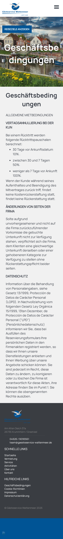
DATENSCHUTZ (17, 276)
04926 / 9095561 (19, 439)
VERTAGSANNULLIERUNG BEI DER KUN (30, 125)
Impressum (10, 492)
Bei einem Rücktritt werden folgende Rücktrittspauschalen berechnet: (28, 139)
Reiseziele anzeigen (17, 29)
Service (8, 462)
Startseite (10, 455)
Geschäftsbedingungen (17, 485)
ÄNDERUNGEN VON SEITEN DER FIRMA (28, 208)
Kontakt (8, 472)
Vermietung (10, 458)
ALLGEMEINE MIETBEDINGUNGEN (29, 115)
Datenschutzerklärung (16, 495)
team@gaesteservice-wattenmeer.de (31, 442)
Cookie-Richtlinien (14, 488)
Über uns (9, 469)
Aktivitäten (10, 465)
